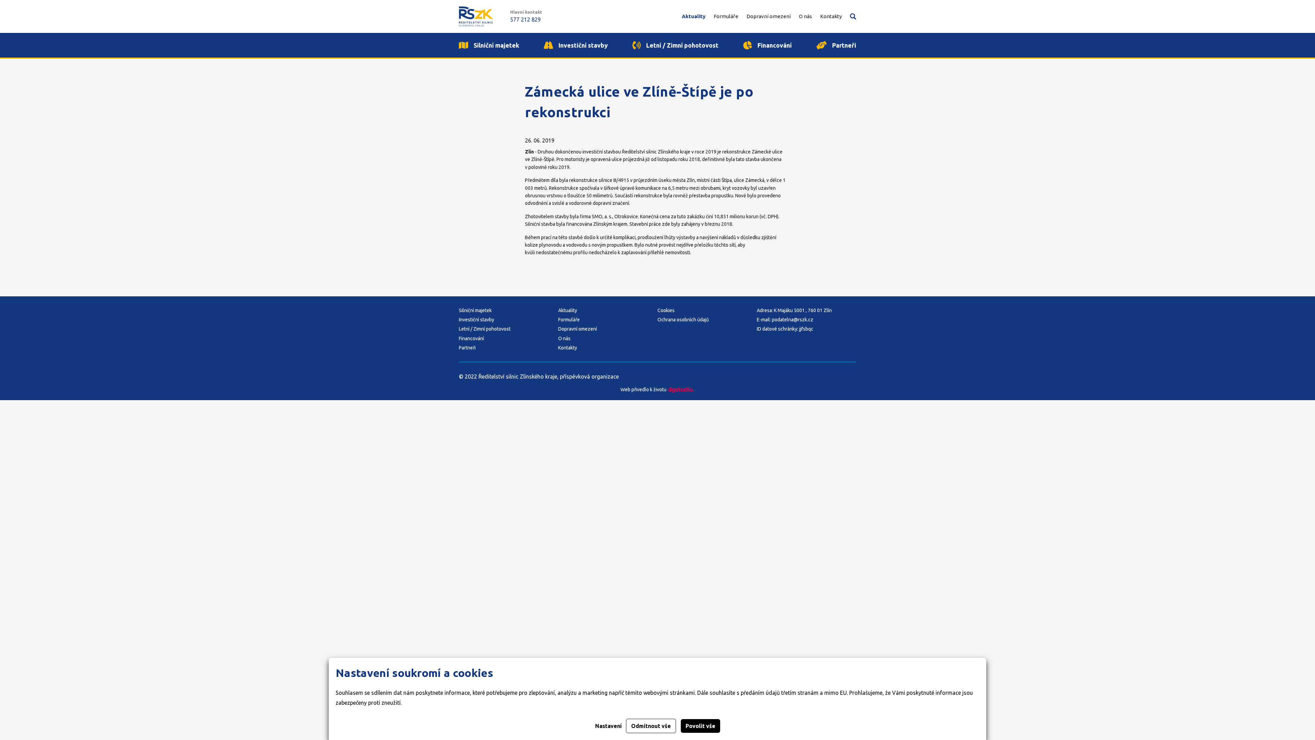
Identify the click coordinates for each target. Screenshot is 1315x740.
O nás (564, 338)
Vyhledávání (853, 16)
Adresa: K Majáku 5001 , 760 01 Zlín (794, 310)
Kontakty (567, 347)
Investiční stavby (476, 319)
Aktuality (567, 310)
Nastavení (608, 726)
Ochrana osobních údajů (683, 319)
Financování (471, 338)
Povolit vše (700, 726)
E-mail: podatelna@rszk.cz (785, 319)
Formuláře (569, 319)
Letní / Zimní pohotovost (485, 329)
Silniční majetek (475, 310)
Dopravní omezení (577, 329)
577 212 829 (525, 19)
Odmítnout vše (651, 726)
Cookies (666, 310)
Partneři (467, 347)
